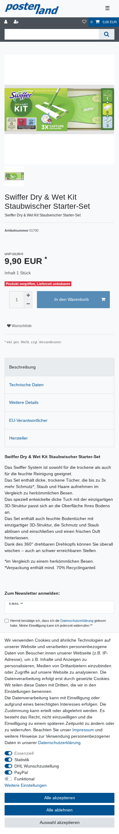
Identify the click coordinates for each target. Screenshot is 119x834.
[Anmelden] (6, 22)
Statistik (21, 759)
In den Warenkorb (71, 299)
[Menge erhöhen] (28, 295)
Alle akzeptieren (59, 797)
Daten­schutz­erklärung (59, 742)
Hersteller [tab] (18, 438)
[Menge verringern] (28, 304)
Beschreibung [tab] (22, 367)
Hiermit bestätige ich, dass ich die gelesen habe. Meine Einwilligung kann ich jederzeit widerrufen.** (58, 623)
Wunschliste (21, 326)
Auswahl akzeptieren (60, 822)
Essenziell (24, 753)
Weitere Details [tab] (23, 402)
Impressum (83, 729)
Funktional (24, 778)
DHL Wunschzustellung (36, 766)
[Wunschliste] (84, 22)
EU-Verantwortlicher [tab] (28, 420)
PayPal (21, 772)
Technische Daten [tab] (26, 384)
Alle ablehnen (59, 809)
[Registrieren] (17, 22)
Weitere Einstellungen (26, 785)
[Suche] (106, 34)
